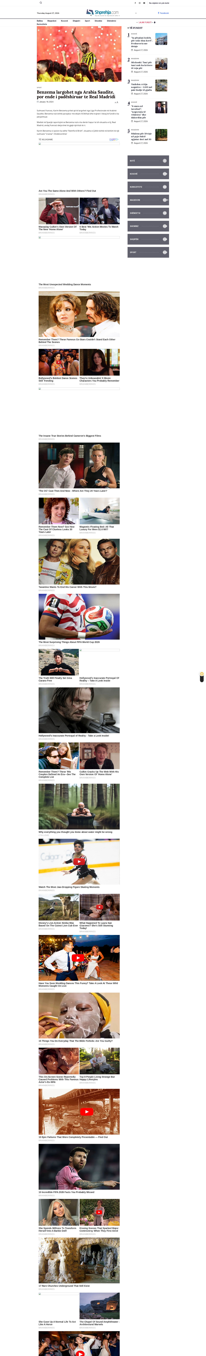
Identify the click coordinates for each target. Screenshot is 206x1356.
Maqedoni (51, 21)
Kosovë (64, 21)
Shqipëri (76, 21)
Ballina (40, 21)
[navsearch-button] (39, 3)
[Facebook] (136, 3)
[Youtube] (145, 3)
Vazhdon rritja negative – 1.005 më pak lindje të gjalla (141, 87)
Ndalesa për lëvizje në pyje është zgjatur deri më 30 (141, 136)
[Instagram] (141, 3)
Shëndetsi (111, 21)
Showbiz (98, 21)
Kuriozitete (42, 24)
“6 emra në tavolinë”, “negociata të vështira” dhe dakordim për (138, 112)
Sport (87, 21)
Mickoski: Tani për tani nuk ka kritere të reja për (141, 65)
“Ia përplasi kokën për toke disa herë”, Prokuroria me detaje (141, 42)
